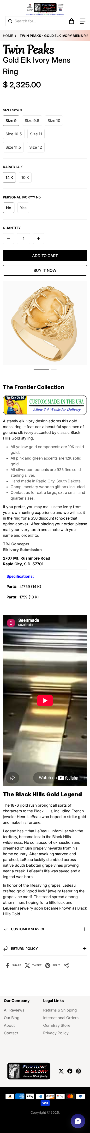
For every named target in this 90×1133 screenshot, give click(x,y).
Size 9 (11, 120)
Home (8, 36)
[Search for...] (10, 21)
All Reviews (14, 1010)
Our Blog (11, 1017)
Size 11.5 (13, 147)
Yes (23, 207)
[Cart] (72, 21)
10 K (25, 177)
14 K (9, 177)
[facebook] (70, 1071)
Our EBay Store (56, 1025)
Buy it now (45, 270)
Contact (11, 1033)
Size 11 (36, 134)
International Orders (60, 1017)
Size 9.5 (32, 120)
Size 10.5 (14, 134)
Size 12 (35, 147)
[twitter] (61, 1071)
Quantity (12, 228)
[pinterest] (78, 1071)
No (8, 207)
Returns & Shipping (60, 1010)
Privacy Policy (56, 1033)
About (9, 1025)
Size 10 (54, 120)
